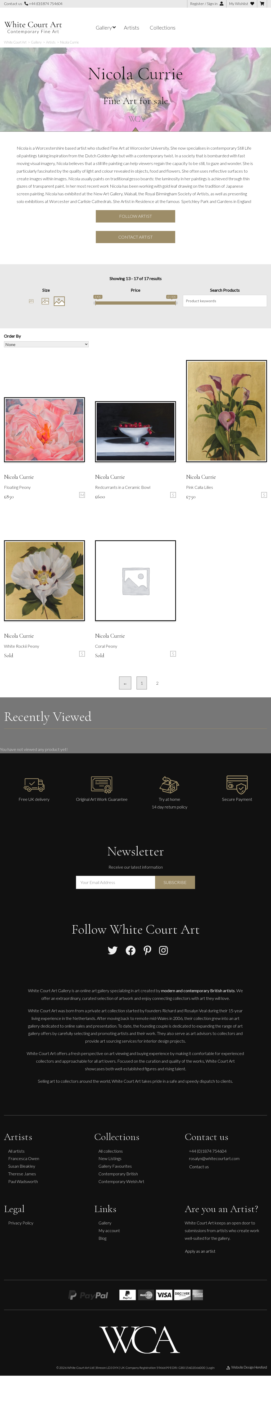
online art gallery (94, 990)
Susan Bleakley (21, 1166)
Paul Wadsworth (23, 1181)
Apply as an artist (200, 1250)
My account (109, 1230)
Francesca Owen (23, 1158)
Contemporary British (118, 1173)
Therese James (22, 1173)
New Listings (109, 1158)
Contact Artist (135, 236)
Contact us (199, 1166)
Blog (102, 1238)
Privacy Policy (20, 1222)
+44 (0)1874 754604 (45, 3)
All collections (110, 1150)
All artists (16, 1150)
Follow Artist (135, 216)
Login (211, 1368)
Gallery (104, 1222)
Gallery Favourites (115, 1166)
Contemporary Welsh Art (121, 1181)
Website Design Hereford (249, 1367)
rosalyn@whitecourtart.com (214, 1158)
